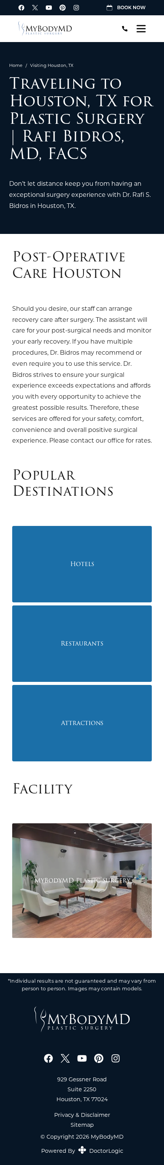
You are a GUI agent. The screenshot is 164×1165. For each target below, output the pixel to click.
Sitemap (82, 1124)
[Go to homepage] (63, 28)
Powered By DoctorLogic (82, 1150)
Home (16, 65)
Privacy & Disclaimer (82, 1115)
